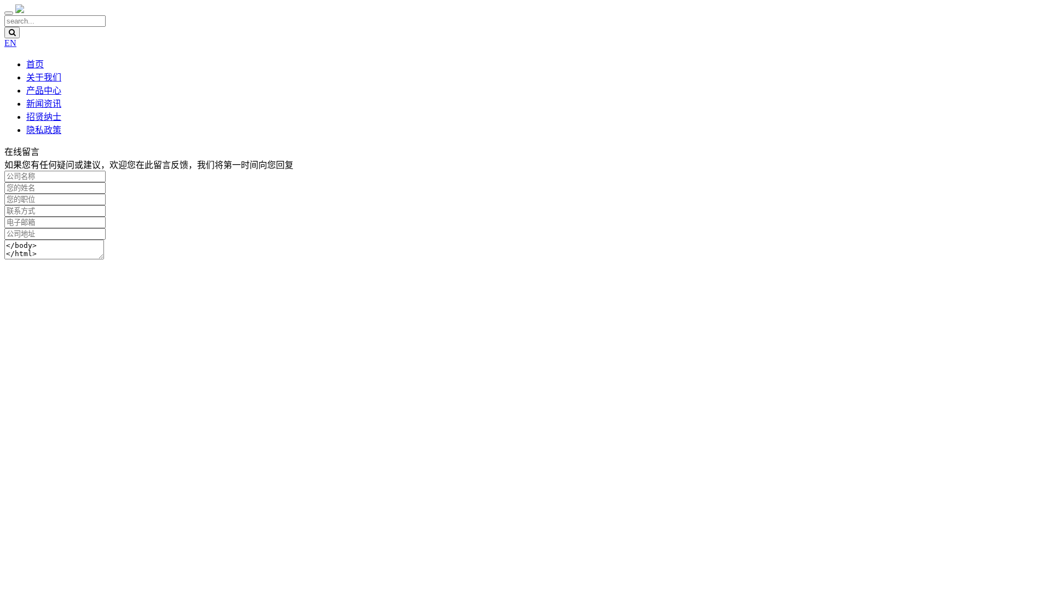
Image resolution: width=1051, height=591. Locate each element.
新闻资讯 (43, 103)
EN (10, 43)
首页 (35, 64)
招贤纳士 (43, 116)
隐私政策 (43, 130)
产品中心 (43, 90)
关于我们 (43, 77)
